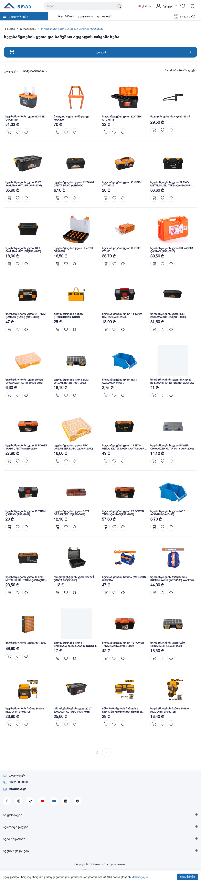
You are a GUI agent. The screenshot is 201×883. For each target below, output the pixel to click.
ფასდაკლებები (104, 16)
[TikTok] (30, 801)
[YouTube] (42, 801)
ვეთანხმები (187, 876)
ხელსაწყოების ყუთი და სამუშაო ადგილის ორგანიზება (72, 28)
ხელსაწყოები (28, 28)
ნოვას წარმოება (66, 16)
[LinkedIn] (66, 801)
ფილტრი (102, 52)
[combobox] (34, 71)
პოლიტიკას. (140, 876)
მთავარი (10, 28)
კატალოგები (84, 16)
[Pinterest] (77, 801)
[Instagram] (19, 801)
